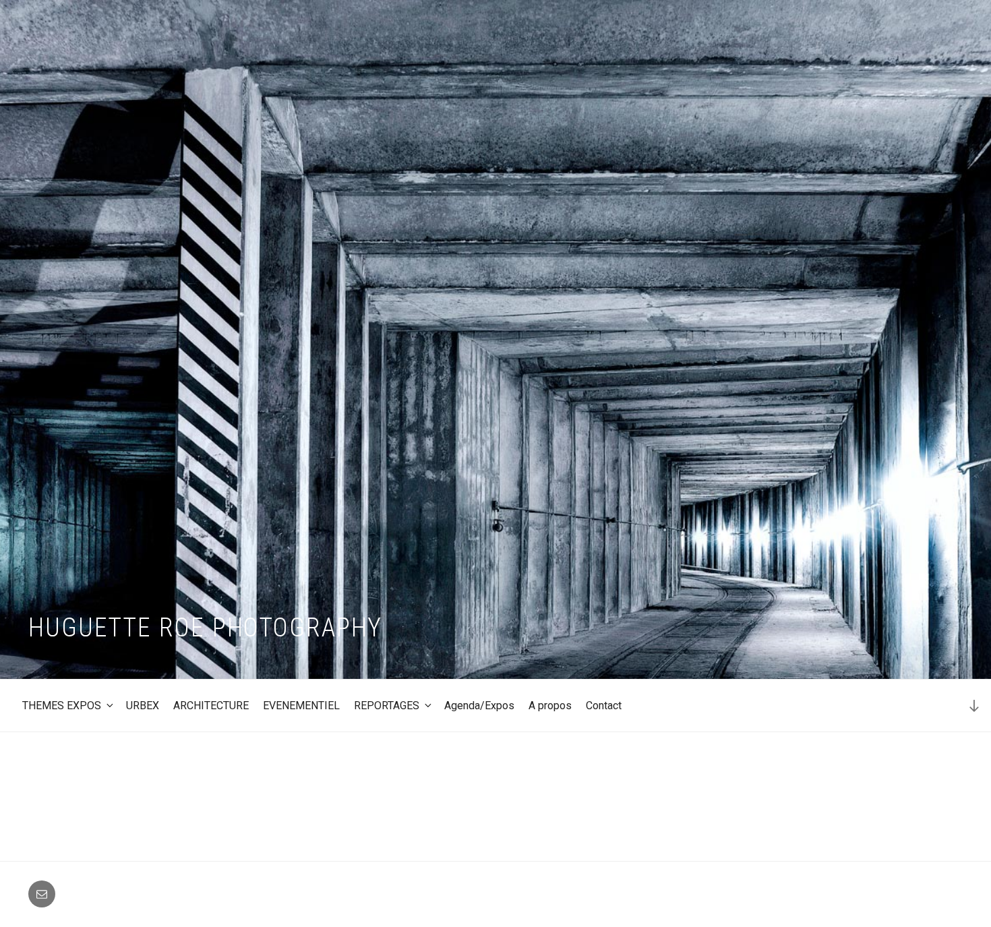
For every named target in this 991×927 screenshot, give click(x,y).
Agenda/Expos (479, 705)
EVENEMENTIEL (301, 705)
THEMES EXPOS (61, 705)
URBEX (142, 705)
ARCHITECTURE (211, 705)
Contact (604, 705)
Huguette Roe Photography (205, 627)
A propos (550, 705)
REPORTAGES (386, 705)
